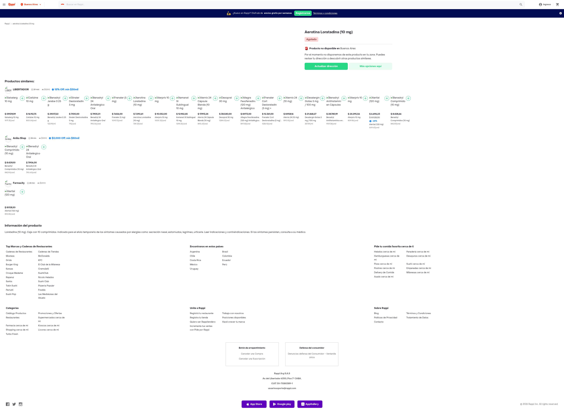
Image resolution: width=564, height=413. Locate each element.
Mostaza (10, 256)
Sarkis (9, 281)
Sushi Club (43, 281)
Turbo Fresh (12, 334)
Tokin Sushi (11, 285)
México (193, 264)
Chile (192, 256)
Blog (376, 313)
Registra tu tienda (199, 317)
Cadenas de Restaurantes (19, 251)
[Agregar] (22, 98)
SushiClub (43, 273)
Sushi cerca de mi (415, 264)
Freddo (42, 290)
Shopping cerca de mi (17, 329)
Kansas (9, 268)
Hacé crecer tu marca (233, 322)
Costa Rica (195, 260)
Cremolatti (43, 268)
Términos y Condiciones (418, 313)
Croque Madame (14, 273)
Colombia (227, 256)
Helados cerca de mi (384, 251)
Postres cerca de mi (384, 268)
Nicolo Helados (46, 277)
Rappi (7, 23)
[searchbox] (291, 4)
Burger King (12, 264)
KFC (40, 260)
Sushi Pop (11, 294)
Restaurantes (12, 317)
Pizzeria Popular (46, 285)
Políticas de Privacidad (385, 317)
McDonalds (44, 256)
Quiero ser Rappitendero (202, 322)
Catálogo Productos (16, 313)
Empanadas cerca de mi (418, 268)
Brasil (225, 251)
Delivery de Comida (384, 272)
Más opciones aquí (370, 66)
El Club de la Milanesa (49, 264)
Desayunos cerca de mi (418, 256)
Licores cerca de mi (48, 329)
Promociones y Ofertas (50, 313)
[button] (31, 4)
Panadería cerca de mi (417, 251)
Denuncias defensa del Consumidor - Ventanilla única (312, 355)
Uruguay (194, 268)
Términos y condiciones (325, 13)
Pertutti (9, 290)
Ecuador (226, 260)
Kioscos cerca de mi (48, 325)
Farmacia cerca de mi (17, 325)
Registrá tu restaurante (201, 313)
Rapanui (10, 277)
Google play (284, 404)
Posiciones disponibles (234, 317)
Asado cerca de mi (383, 276)
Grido (9, 260)
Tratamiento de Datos (417, 317)
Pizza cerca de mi (383, 264)
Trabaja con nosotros (233, 313)
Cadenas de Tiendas (48, 251)
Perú (224, 264)
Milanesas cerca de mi (417, 272)
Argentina (195, 251)
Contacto (378, 322)
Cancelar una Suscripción (252, 358)
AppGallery (312, 404)
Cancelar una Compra (252, 353)
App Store (256, 404)
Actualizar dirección (326, 66)
